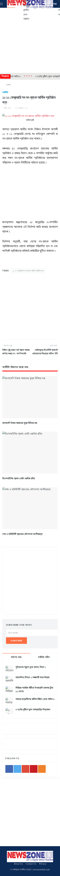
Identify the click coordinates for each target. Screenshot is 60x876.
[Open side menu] (1, 3)
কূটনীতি (26, 10)
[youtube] (34, 769)
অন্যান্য (26, 5)
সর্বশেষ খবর (16, 657)
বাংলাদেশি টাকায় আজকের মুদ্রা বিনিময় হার (19, 422)
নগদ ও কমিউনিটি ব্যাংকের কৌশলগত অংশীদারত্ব (22, 534)
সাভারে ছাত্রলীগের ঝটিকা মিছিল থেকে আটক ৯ (35, 699)
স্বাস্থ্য (54, 3)
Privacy (42, 863)
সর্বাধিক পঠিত (44, 657)
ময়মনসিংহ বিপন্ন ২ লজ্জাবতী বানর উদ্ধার (32, 677)
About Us (18, 863)
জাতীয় (37, 3)
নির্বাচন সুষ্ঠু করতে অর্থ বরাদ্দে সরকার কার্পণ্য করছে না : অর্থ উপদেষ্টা (16, 352)
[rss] (42, 769)
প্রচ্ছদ (11, 3)
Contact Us (31, 863)
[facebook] (9, 769)
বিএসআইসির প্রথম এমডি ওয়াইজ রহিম (18, 478)
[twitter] (17, 769)
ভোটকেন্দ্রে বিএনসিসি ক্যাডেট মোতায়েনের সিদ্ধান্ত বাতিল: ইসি (45, 352)
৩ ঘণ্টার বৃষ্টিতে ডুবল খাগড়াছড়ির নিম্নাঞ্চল (33, 709)
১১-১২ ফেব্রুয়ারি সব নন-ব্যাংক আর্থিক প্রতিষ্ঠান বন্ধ (27, 270)
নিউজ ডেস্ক (7, 108)
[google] (25, 769)
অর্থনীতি (45, 3)
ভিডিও (19, 3)
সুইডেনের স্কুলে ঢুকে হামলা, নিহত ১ (31, 667)
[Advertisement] (30, 39)
